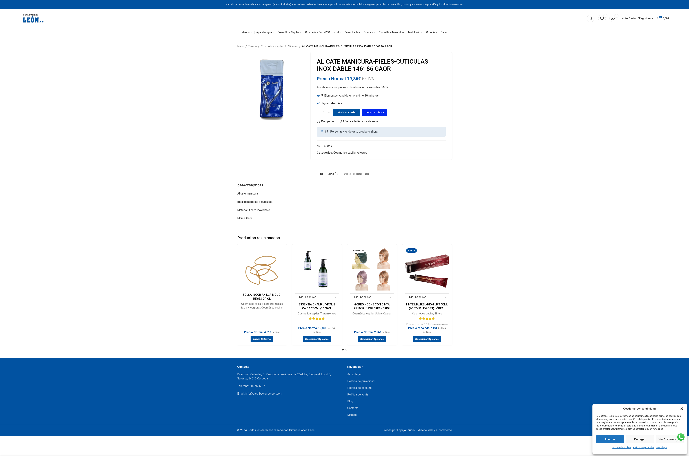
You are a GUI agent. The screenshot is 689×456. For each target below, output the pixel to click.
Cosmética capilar (272, 46)
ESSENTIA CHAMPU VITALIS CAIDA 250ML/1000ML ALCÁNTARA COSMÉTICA (317, 308)
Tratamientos (328, 313)
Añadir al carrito (346, 112)
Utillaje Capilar (383, 313)
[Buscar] (590, 18)
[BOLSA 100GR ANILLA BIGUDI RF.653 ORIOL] (262, 269)
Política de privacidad (643, 447)
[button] (682, 408)
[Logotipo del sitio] (33, 18)
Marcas (352, 415)
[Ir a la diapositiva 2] (346, 349)
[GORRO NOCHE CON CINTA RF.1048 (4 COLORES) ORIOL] (372, 269)
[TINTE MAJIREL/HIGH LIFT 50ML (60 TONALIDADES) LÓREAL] (427, 269)
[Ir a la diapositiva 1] (343, 349)
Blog (350, 401)
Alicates (292, 46)
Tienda (252, 46)
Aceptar (610, 439)
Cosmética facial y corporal (257, 303)
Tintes (438, 313)
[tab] (329, 172)
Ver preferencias (670, 439)
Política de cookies (621, 447)
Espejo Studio (406, 430)
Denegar (640, 439)
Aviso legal (661, 447)
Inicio (240, 46)
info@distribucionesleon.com (263, 393)
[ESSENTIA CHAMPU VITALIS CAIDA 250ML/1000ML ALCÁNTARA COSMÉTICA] (317, 269)
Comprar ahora (374, 112)
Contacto (352, 408)
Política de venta (357, 394)
